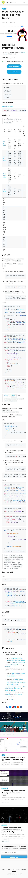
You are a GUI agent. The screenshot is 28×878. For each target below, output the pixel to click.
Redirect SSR (4, 175)
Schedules (4, 825)
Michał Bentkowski (10, 690)
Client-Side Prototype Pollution (13, 665)
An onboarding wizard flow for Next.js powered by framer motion (13, 793)
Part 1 (12, 697)
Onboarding (4, 788)
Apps (3, 755)
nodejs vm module (9, 395)
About (3, 869)
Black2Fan (7, 666)
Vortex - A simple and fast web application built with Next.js (13, 759)
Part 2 (12, 699)
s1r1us (18, 675)
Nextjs (4, 8)
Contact (9, 869)
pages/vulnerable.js (7, 106)
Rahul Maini (8, 694)
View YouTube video (14, 66)
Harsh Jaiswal (11, 676)
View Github (14, 71)
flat (6, 54)
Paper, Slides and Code (18, 662)
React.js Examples (10, 2)
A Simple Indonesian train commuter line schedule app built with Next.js (12, 830)
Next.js (23, 52)
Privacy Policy (16, 869)
